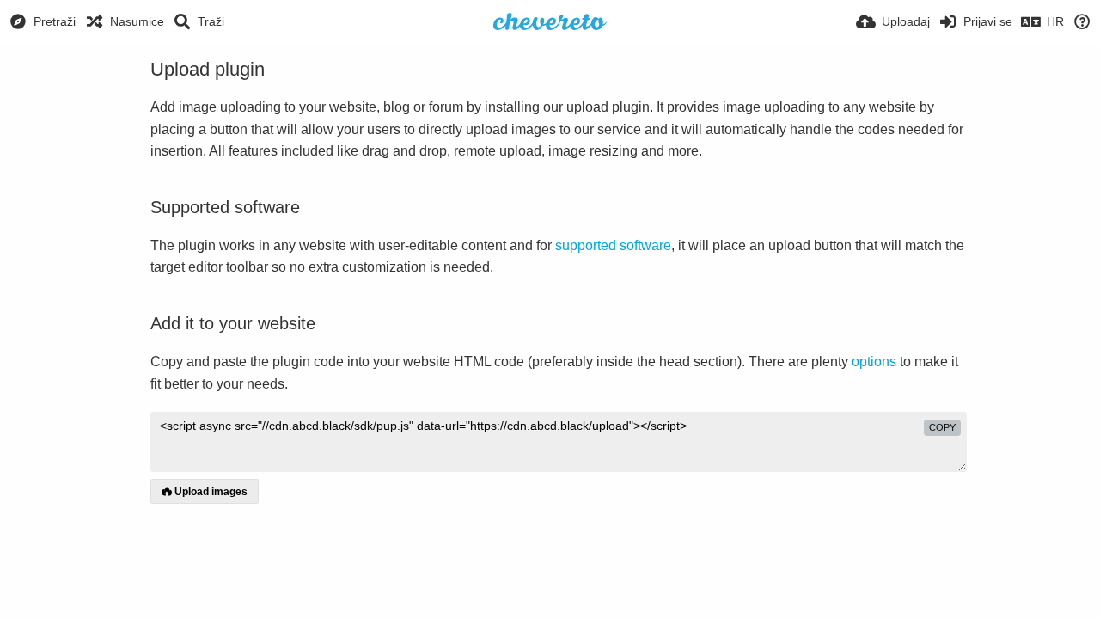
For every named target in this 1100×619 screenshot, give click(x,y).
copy (942, 427)
